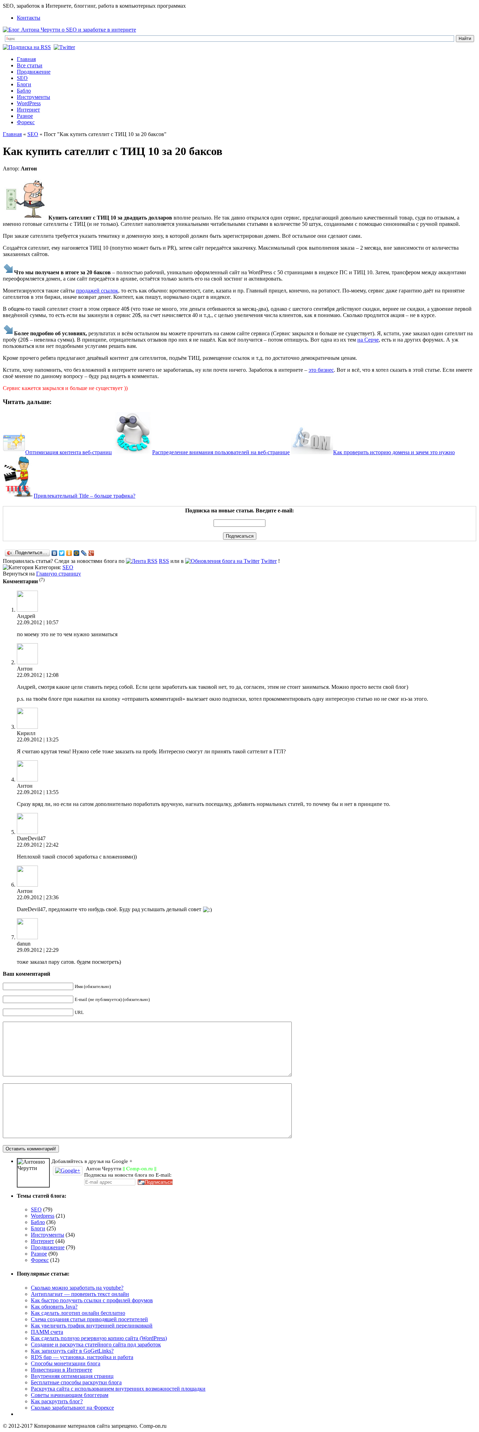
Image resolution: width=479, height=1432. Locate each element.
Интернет (28, 110)
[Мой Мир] (76, 553)
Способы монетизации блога (65, 1363)
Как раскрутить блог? (57, 1401)
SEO (22, 78)
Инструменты (33, 97)
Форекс (26, 122)
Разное (25, 116)
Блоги (24, 84)
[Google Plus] (91, 553)
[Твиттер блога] (65, 47)
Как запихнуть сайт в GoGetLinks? (72, 1351)
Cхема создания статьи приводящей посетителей (89, 1319)
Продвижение (33, 72)
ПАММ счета (47, 1332)
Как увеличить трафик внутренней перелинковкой (92, 1326)
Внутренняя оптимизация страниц (72, 1376)
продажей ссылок (97, 291)
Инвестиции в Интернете (61, 1370)
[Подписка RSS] (27, 47)
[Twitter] (62, 553)
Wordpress (42, 1216)
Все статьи (29, 65)
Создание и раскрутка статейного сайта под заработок (96, 1344)
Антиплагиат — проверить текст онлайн (80, 1294)
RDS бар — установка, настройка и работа (82, 1357)
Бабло (24, 91)
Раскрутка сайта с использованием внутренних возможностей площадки (118, 1389)
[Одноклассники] (69, 553)
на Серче (368, 340)
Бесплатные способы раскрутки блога (76, 1382)
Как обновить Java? (54, 1307)
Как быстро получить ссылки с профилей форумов (92, 1300)
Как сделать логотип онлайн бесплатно (78, 1313)
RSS (164, 561)
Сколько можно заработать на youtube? (77, 1288)
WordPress (29, 103)
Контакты (28, 18)
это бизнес (321, 370)
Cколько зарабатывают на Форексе (72, 1408)
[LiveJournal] (84, 553)
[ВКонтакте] (54, 553)
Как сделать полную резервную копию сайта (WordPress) (99, 1338)
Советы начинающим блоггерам (69, 1395)
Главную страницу (58, 574)
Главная (26, 59)
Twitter (269, 561)
